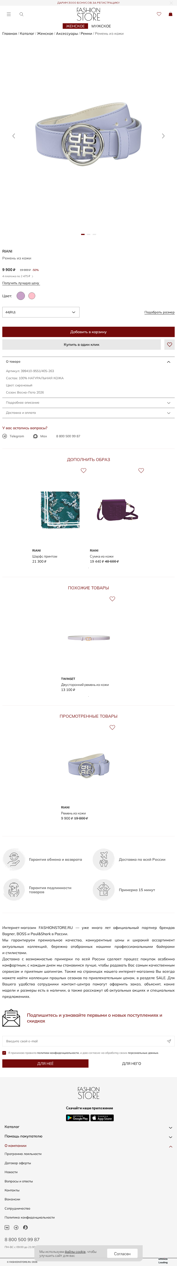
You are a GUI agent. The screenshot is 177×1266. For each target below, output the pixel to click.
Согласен (122, 1253)
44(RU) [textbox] (10, 312)
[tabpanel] (88, 135)
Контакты (12, 1190)
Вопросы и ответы (19, 1181)
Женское (75, 26)
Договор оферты (18, 1163)
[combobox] (41, 312)
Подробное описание (22, 402)
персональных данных (143, 1053)
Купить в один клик (81, 344)
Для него (131, 1063)
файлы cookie (75, 1251)
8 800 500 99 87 (68, 436)
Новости (11, 1172)
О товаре (13, 361)
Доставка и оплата (21, 413)
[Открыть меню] (9, 14)
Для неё (45, 1063)
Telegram (17, 436)
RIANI (7, 251)
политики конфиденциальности (58, 1053)
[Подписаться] (169, 1041)
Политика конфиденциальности (30, 1217)
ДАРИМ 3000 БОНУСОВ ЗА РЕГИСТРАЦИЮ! (88, 3)
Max (43, 436)
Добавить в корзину (88, 331)
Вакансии (12, 1199)
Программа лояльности (23, 1154)
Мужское (101, 26)
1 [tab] (88, 568)
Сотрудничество (17, 1208)
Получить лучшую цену (21, 283)
